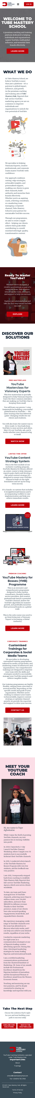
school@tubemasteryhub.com (17, 1076)
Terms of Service (17, 1090)
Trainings (17, 1066)
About (17, 1063)
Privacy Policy (17, 1093)
